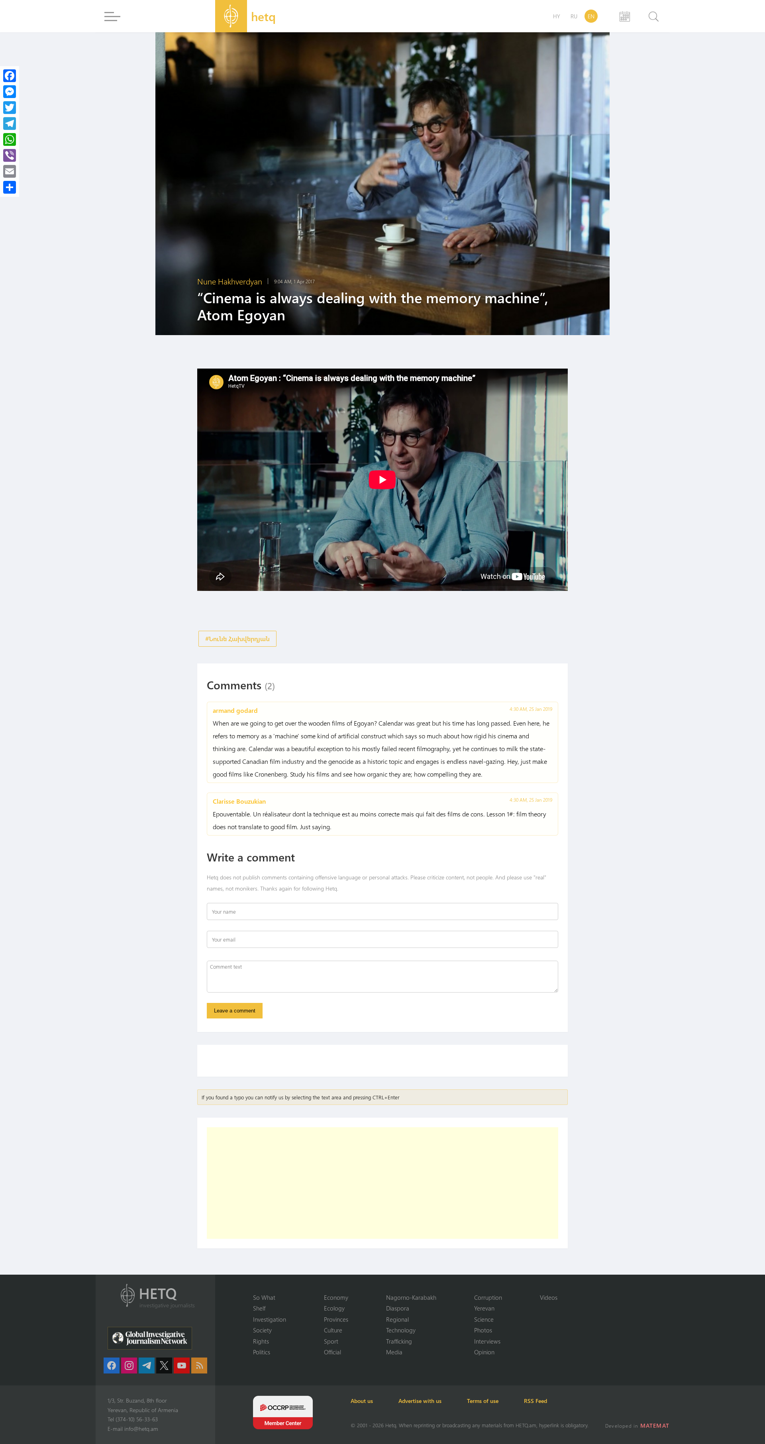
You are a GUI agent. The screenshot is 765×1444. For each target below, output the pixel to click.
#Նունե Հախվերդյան (237, 638)
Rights (261, 1341)
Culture (333, 1330)
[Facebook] (10, 76)
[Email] (10, 171)
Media (394, 1352)
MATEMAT (654, 1425)
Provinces (336, 1319)
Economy (336, 1297)
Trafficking (399, 1341)
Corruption (488, 1297)
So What (264, 1297)
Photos (483, 1330)
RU (574, 16)
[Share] (10, 187)
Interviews (487, 1341)
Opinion (484, 1352)
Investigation (269, 1319)
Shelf (259, 1308)
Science (484, 1319)
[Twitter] (10, 108)
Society (262, 1330)
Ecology (334, 1308)
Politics (261, 1352)
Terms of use (482, 1401)
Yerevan (484, 1308)
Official (332, 1352)
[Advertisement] (382, 1183)
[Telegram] (10, 123)
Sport (331, 1341)
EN (591, 16)
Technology (401, 1330)
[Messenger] (10, 92)
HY (556, 16)
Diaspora (397, 1308)
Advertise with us (419, 1401)
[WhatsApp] (10, 139)
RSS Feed (535, 1401)
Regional (397, 1319)
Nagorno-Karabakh (411, 1297)
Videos (548, 1297)
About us (362, 1401)
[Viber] (10, 155)
